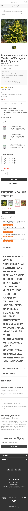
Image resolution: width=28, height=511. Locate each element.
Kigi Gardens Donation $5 (9, 159)
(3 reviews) (10, 87)
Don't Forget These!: (6, 117)
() (26, 2)
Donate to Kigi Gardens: (7, 154)
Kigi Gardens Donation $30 (9, 163)
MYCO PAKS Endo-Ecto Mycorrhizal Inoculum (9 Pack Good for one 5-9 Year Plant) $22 (17, 137)
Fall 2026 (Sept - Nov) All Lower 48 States (13, 110)
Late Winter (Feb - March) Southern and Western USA (15, 113)
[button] (14, 247)
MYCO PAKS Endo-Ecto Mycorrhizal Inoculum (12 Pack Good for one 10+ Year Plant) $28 (17, 146)
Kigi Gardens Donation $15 (9, 161)
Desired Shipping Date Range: (8, 108)
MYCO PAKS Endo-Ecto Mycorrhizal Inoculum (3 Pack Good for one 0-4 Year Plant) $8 (17, 128)
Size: (2, 99)
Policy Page (4, 94)
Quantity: (3, 170)
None (6, 122)
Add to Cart (8, 212)
